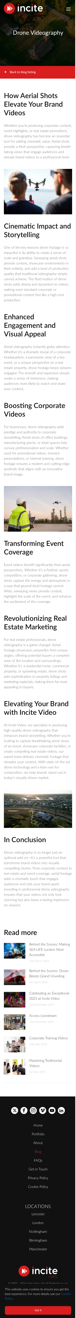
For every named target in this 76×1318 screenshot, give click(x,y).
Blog (38, 1152)
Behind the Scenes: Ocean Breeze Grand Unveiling (49, 973)
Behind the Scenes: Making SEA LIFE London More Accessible (49, 950)
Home (38, 1125)
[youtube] (52, 1110)
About (38, 1143)
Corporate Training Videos (48, 1038)
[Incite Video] (23, 9)
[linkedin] (61, 1110)
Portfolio (38, 1134)
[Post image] (14, 951)
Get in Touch (38, 1169)
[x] (14, 1110)
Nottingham (38, 1232)
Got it (38, 1310)
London (38, 1223)
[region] (38, 1300)
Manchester (38, 1249)
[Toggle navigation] (68, 9)
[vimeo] (42, 1110)
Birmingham (38, 1240)
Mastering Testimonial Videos (45, 1063)
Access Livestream (43, 1016)
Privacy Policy (38, 1178)
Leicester (38, 1214)
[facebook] (23, 1110)
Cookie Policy (38, 1187)
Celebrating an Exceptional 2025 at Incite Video (49, 996)
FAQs (38, 1160)
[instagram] (33, 1110)
